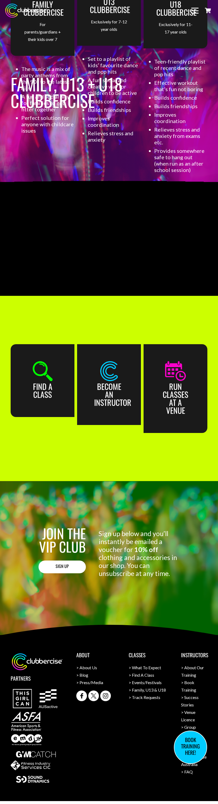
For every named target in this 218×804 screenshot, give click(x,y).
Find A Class (143, 674)
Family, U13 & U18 (149, 689)
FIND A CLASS (42, 392)
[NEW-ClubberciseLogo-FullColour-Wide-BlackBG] (26, 11)
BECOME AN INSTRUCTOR (112, 396)
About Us (88, 667)
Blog (83, 674)
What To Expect (146, 667)
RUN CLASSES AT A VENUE (175, 400)
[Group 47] (93, 696)
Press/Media (91, 682)
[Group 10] (175, 371)
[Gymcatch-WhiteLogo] (36, 754)
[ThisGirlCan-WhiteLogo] (22, 698)
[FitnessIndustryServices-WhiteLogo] (31, 765)
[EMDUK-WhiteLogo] (27, 740)
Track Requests (146, 697)
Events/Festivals (147, 682)
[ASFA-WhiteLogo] (26, 721)
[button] (195, 10)
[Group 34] (105, 696)
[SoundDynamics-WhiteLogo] (32, 779)
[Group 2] (42, 371)
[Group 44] (109, 371)
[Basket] (208, 10)
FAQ (188, 771)
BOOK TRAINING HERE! (190, 747)
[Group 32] (81, 696)
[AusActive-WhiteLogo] (48, 698)
